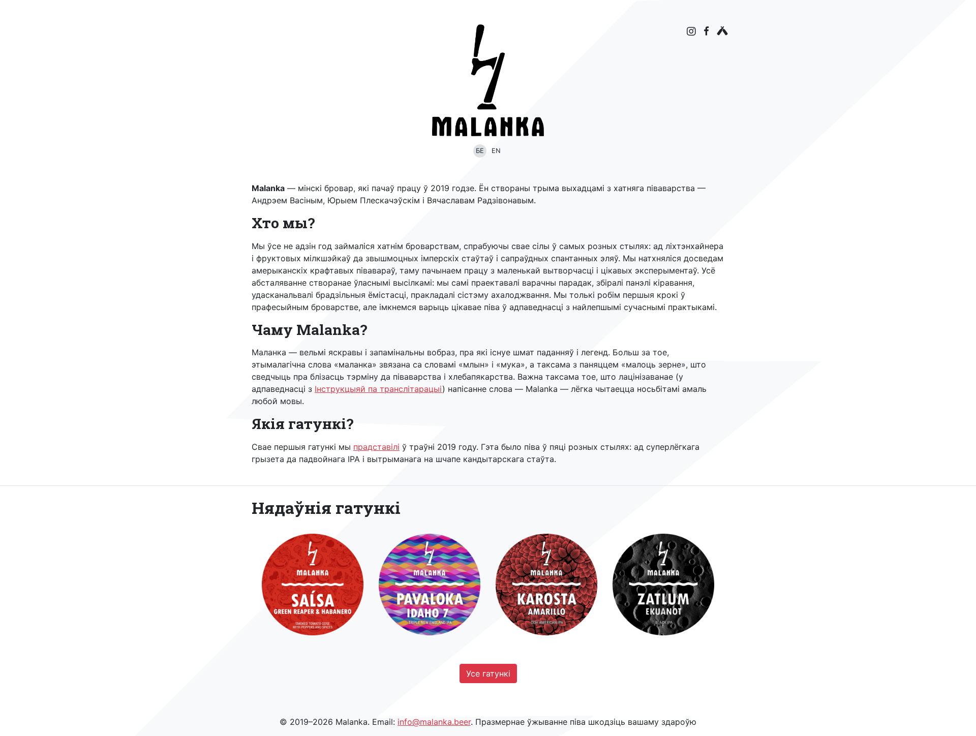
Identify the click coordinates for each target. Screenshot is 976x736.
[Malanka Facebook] (706, 30)
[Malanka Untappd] (722, 30)
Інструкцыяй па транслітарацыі (378, 389)
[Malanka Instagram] (691, 31)
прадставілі (376, 447)
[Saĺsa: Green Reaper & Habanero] (312, 584)
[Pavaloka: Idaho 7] (429, 584)
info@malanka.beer (434, 722)
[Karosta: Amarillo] (546, 584)
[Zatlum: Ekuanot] (663, 584)
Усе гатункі (488, 673)
